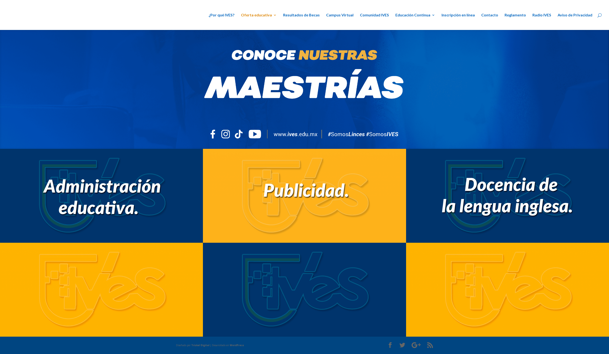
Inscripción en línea (458, 15)
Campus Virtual (340, 15)
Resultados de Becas (301, 15)
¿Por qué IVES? (222, 15)
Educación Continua (412, 15)
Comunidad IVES (374, 15)
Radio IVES (541, 15)
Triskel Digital (200, 345)
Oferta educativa (256, 15)
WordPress (237, 345)
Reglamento (515, 15)
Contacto (489, 15)
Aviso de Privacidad (575, 15)
